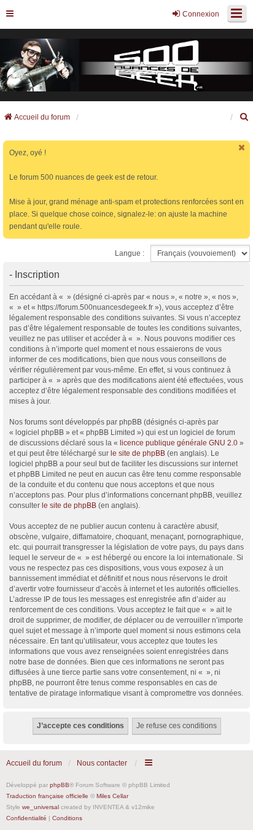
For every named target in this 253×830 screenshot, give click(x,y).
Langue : (129, 253)
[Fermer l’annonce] (241, 147)
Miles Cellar (112, 796)
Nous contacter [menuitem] (102, 763)
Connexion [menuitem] (200, 14)
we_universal (40, 807)
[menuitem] (244, 117)
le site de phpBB (138, 453)
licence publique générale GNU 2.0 (179, 443)
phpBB (59, 785)
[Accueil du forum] (126, 65)
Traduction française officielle (47, 796)
